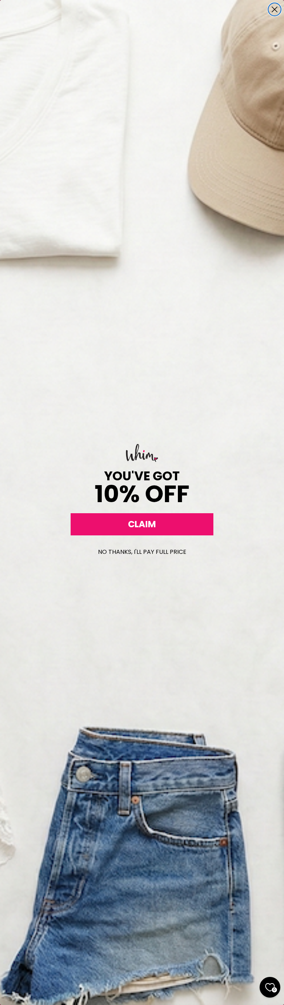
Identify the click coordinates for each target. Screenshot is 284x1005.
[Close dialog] (274, 9)
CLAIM (142, 524)
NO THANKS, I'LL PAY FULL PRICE (142, 552)
